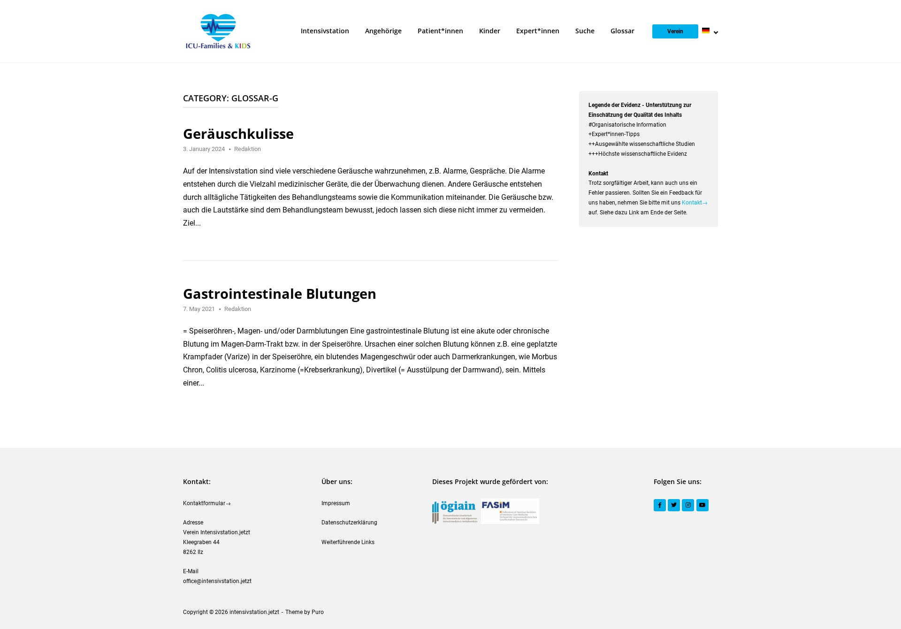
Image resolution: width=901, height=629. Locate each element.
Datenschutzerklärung (349, 522)
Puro (318, 612)
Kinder (489, 30)
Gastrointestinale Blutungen (279, 293)
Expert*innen (537, 30)
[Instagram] (688, 505)
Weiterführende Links (347, 542)
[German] (710, 30)
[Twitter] (674, 505)
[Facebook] (660, 505)
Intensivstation (325, 30)
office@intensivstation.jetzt (217, 581)
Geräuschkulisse (238, 133)
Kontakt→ (695, 202)
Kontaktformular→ (207, 503)
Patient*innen (440, 30)
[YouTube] (702, 505)
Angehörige (383, 30)
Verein (675, 31)
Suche (585, 30)
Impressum (335, 503)
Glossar (622, 30)
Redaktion (247, 148)
